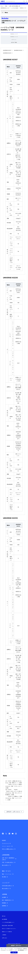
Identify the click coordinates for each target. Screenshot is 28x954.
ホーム (2, 6)
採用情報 (4, 905)
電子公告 (3, 916)
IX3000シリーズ (14, 36)
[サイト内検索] (24, 1)
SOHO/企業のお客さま (7, 885)
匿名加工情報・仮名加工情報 (7, 925)
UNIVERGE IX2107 (7, 50)
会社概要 (4, 897)
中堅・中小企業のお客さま (7, 862)
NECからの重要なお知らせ (8, 849)
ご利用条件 (4, 934)
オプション (14, 39)
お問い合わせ (4, 937)
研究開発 (4, 902)
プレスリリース (5, 843)
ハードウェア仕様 (14, 7)
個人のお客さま (5, 865)
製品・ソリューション (7, 874)
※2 (19, 159)
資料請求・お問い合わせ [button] (16, 945)
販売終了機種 (14, 42)
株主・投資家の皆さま (7, 900)
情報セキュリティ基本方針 (7, 931)
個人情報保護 (21, 950)
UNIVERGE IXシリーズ (5, 7)
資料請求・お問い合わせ (13, 811)
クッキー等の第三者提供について (8, 922)
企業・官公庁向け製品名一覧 (14, 6)
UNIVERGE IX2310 (7, 53)
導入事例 (4, 876)
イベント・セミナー (6, 846)
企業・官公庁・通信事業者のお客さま (8, 858)
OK (13, 952)
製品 (6, 6)
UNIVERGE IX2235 (18, 50)
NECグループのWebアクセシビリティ (9, 928)
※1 (19, 155)
